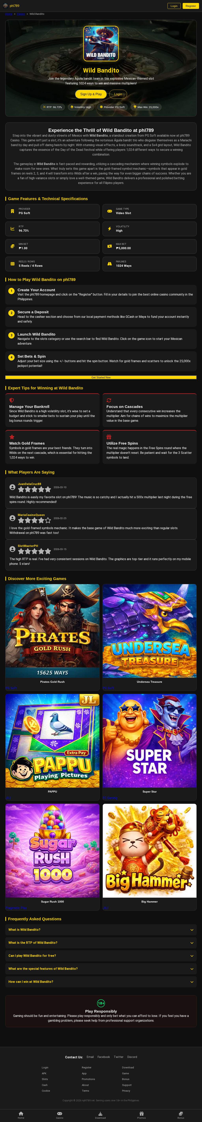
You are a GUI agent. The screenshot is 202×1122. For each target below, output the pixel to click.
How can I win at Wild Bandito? (30, 982)
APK (44, 1073)
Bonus (125, 1079)
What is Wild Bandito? (24, 930)
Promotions (88, 1079)
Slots (45, 1079)
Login (174, 5)
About (85, 1085)
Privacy (126, 1090)
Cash (45, 1085)
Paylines (121, 261)
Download (128, 1067)
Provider (24, 209)
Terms (85, 1090)
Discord (132, 1057)
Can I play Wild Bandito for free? (32, 956)
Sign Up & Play (91, 94)
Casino (21, 13)
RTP (21, 226)
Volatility (122, 226)
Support (127, 1085)
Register (191, 5)
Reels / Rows (27, 261)
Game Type (122, 209)
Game (125, 1073)
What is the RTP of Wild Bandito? (32, 943)
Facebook (104, 1057)
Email (90, 1057)
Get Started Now (101, 377)
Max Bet (121, 244)
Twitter (118, 1057)
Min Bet (23, 244)
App (84, 1073)
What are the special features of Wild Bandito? (43, 969)
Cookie (46, 1090)
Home (8, 13)
